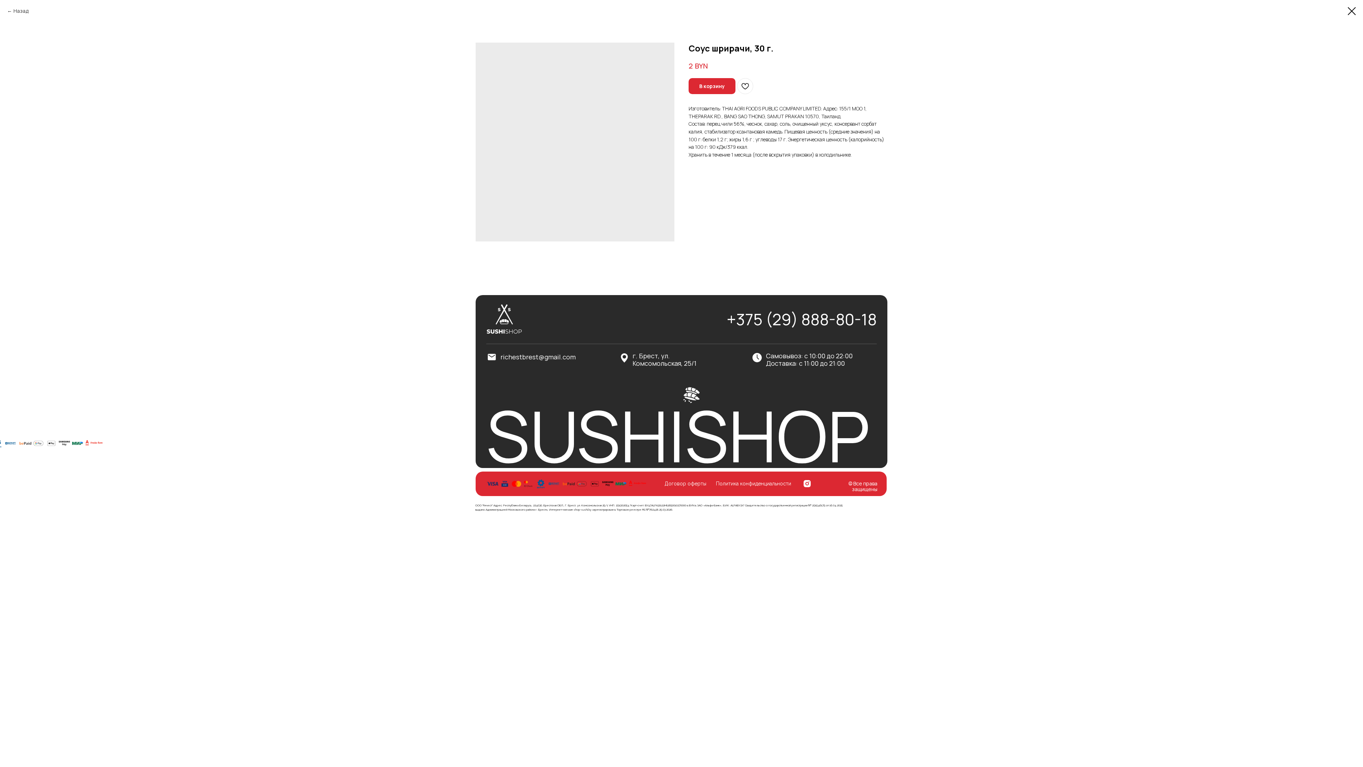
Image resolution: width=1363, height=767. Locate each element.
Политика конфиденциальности (753, 483)
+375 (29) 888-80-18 (802, 319)
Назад (20, 10)
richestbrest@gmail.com (538, 357)
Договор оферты (685, 483)
